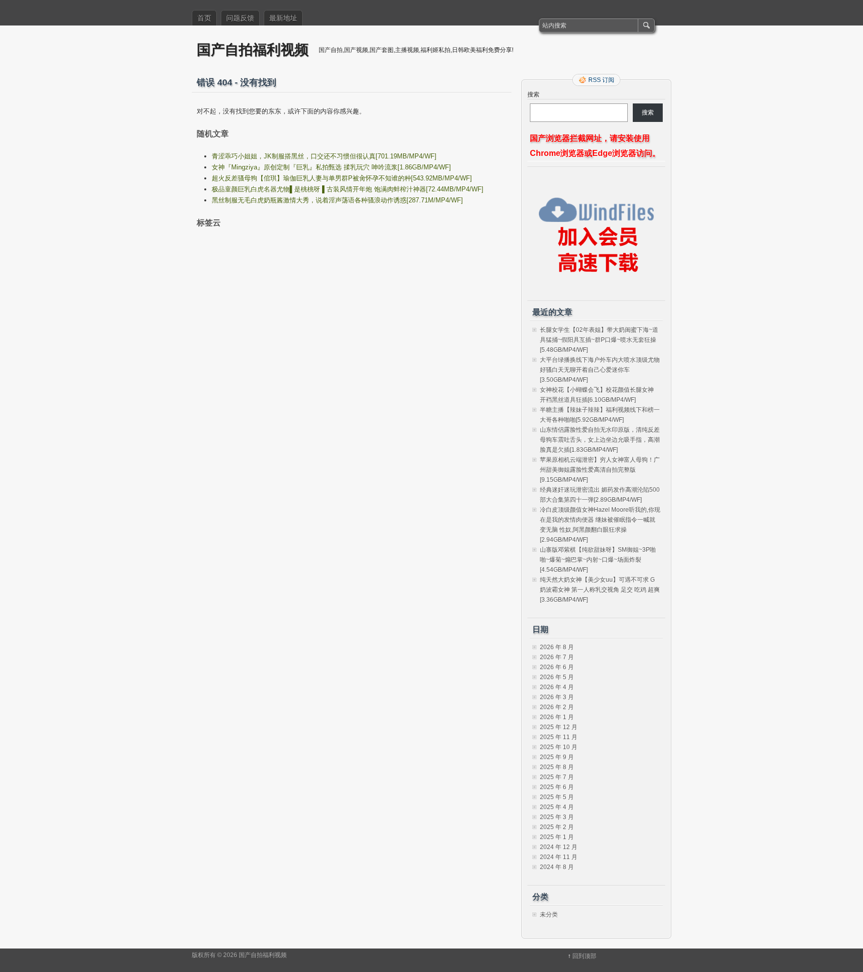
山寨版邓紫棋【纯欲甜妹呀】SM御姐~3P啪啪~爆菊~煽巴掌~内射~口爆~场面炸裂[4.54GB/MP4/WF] (598, 559)
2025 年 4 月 (557, 807)
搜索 (533, 94)
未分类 (549, 914)
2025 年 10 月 (558, 747)
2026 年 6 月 (557, 667)
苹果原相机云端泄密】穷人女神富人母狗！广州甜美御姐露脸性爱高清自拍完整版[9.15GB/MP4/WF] (600, 469)
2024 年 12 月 (558, 847)
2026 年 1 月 (557, 717)
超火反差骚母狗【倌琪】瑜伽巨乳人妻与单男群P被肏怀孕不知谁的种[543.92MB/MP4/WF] (342, 178)
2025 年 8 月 (557, 767)
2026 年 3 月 (557, 697)
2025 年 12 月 (558, 727)
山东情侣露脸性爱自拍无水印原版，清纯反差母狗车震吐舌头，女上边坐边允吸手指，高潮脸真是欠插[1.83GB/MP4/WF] (600, 439)
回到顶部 (584, 956)
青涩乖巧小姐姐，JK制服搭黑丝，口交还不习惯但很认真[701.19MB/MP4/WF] (324, 156)
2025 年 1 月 (557, 837)
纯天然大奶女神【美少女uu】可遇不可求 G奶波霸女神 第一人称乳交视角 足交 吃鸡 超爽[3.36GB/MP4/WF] (600, 589)
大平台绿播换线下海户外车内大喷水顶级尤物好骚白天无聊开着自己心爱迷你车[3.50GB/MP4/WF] (600, 369)
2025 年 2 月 (557, 827)
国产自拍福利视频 (253, 49)
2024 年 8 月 (557, 867)
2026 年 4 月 (557, 687)
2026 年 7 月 (557, 657)
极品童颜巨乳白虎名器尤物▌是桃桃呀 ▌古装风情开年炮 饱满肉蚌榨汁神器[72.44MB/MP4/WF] (347, 189)
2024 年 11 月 (558, 857)
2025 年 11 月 (558, 737)
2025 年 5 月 (557, 797)
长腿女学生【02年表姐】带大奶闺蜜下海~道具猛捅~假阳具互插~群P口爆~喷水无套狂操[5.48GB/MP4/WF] (599, 339)
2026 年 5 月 (557, 677)
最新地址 (283, 18)
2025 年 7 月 (557, 777)
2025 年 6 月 (557, 787)
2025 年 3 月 (557, 817)
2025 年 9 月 (557, 757)
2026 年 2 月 (557, 707)
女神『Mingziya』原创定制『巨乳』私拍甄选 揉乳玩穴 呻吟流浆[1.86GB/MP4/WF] (331, 167)
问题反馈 (240, 18)
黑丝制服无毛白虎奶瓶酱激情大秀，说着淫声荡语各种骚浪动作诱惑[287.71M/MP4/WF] (337, 200)
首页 (204, 18)
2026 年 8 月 (557, 647)
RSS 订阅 (601, 79)
